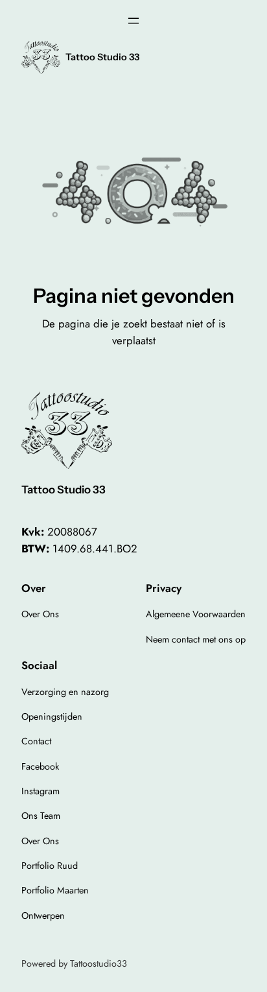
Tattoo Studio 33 (102, 57)
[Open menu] (133, 21)
